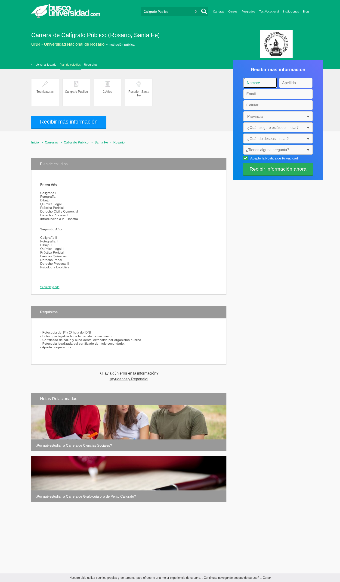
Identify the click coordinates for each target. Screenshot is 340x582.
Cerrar (267, 577)
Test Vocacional (269, 11)
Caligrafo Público (76, 142)
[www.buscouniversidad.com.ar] (65, 17)
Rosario (119, 142)
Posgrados (248, 11)
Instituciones (291, 11)
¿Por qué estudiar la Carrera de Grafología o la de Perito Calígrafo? (85, 496)
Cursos (232, 11)
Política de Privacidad (281, 158)
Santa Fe (101, 142)
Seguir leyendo (49, 287)
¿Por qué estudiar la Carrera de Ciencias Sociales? (73, 445)
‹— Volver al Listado (43, 64)
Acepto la (274, 158)
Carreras (218, 11)
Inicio (35, 142)
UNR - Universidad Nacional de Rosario (68, 44)
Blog (306, 11)
